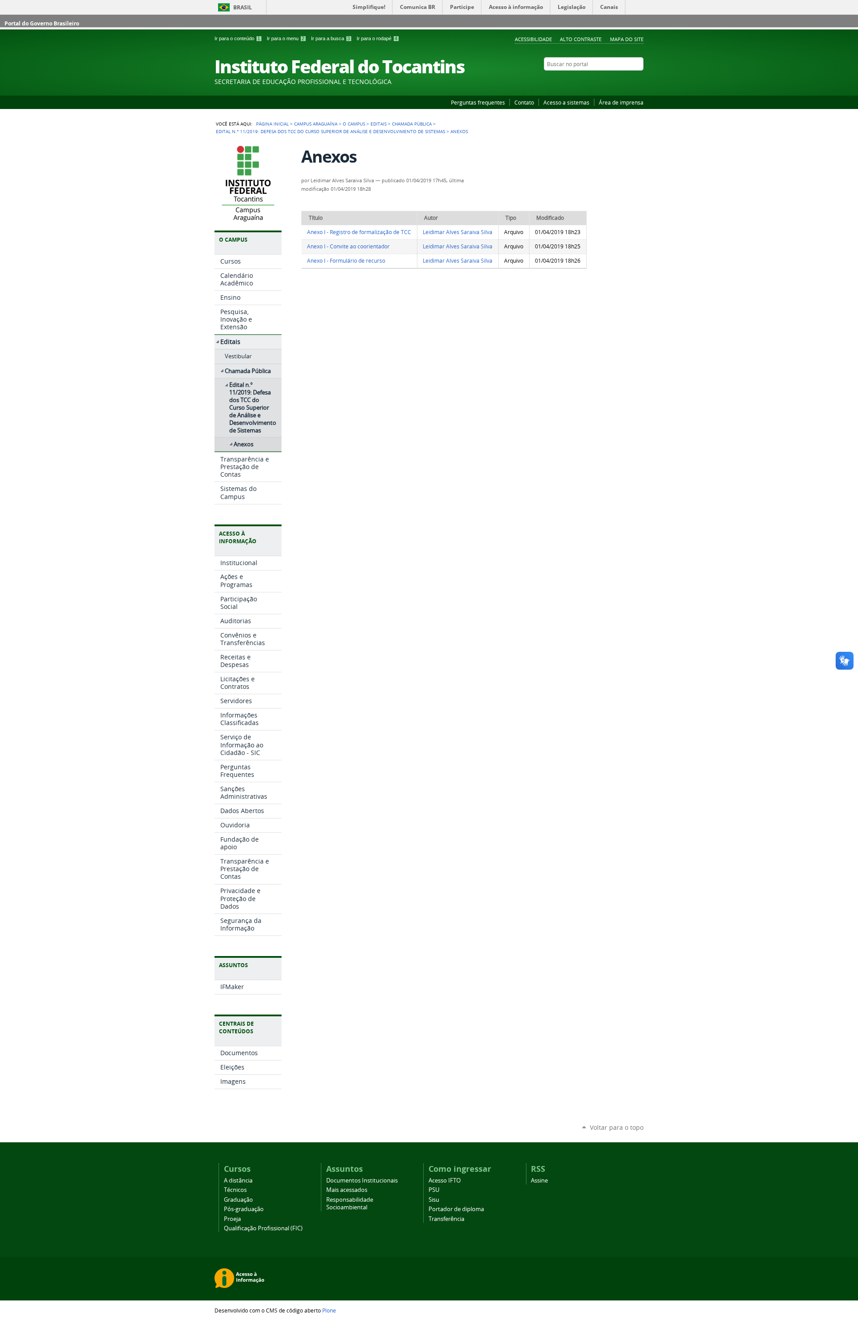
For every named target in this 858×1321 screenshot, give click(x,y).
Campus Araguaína (315, 124)
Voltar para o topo (617, 1127)
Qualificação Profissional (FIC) (263, 1228)
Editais (378, 124)
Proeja (232, 1219)
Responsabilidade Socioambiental (349, 1203)
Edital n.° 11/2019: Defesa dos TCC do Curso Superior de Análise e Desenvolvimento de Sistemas (330, 131)
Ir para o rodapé (377, 38)
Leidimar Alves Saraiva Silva (457, 232)
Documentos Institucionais (362, 1180)
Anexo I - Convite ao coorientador (348, 246)
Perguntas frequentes (478, 102)
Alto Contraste (580, 39)
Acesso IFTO (445, 1180)
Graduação (238, 1200)
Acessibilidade (533, 39)
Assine (539, 1180)
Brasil (242, 7)
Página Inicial (272, 124)
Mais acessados (346, 1190)
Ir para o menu (285, 38)
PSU (434, 1190)
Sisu (434, 1200)
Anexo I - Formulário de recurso (346, 260)
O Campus (354, 124)
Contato (524, 102)
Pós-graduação (244, 1209)
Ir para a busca (330, 38)
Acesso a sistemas (566, 102)
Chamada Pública (412, 124)
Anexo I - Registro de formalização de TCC (359, 232)
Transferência (446, 1219)
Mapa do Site (627, 39)
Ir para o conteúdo (237, 38)
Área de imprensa (621, 102)
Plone (329, 1310)
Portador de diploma (456, 1209)
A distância (238, 1180)
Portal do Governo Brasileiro (41, 23)
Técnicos (235, 1190)
